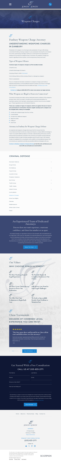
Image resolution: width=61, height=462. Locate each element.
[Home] (30, 4)
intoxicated (24, 73)
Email (32, 377)
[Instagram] (35, 446)
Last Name (34, 372)
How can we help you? (15, 386)
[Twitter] (29, 446)
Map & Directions (30, 434)
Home (17, 413)
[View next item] (20, 351)
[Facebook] (32, 446)
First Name (12, 372)
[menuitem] (29, 161)
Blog (37, 413)
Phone (11, 377)
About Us (23, 413)
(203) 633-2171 (30, 440)
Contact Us (42, 413)
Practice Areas (30, 413)
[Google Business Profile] (26, 446)
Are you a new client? (14, 382)
